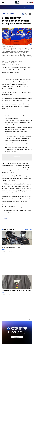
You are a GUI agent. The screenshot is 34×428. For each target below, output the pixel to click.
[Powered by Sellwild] (30, 319)
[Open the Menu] (2, 2)
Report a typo (6, 218)
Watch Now (29, 2)
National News (8, 14)
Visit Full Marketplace (27, 229)
